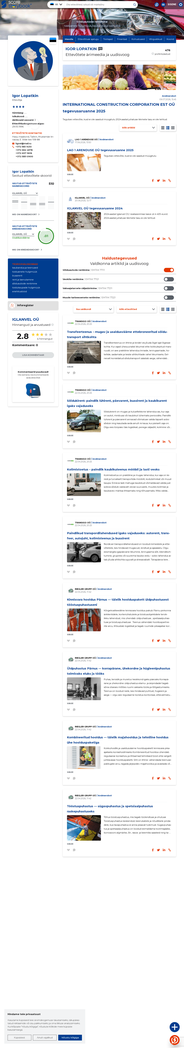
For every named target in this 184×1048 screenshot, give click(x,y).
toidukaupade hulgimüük (26, 287)
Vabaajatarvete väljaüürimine (87, 288)
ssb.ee (70, 174)
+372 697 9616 (24, 153)
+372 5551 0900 (24, 156)
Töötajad (108, 39)
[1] (163, 128)
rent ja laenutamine (23, 279)
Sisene (172, 4)
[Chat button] (156, 4)
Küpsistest (19, 1037)
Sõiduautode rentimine (84, 270)
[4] (173, 128)
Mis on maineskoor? (24, 214)
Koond (170, 39)
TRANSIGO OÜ (91, 321)
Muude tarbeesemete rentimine (89, 297)
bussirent (17, 275)
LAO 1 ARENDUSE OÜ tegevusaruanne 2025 (100, 150)
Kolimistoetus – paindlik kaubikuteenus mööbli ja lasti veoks (113, 469)
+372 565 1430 (24, 146)
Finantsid (122, 39)
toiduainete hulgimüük (24, 271)
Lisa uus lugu (163, 1028)
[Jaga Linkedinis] (164, 239)
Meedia (69, 39)
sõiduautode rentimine (24, 283)
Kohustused (138, 39)
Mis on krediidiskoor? (25, 249)
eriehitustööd (19, 291)
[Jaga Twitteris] (158, 239)
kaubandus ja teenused (25, 267)
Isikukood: (18, 116)
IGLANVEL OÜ (90, 198)
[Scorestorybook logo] (16, 4)
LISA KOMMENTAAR (33, 355)
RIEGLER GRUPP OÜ (93, 589)
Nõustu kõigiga (70, 1037)
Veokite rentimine (81, 279)
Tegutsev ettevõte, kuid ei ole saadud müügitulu (130, 155)
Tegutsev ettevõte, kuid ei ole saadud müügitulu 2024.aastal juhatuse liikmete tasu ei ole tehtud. (115, 119)
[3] (168, 128)
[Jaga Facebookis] (153, 239)
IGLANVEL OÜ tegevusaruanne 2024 (95, 208)
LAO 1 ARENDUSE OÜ (94, 139)
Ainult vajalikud (45, 1037)
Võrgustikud (155, 39)
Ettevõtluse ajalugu (88, 39)
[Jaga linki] (169, 239)
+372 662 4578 (24, 150)
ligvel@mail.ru (23, 143)
